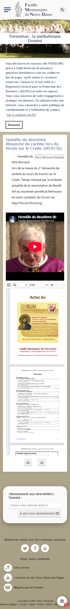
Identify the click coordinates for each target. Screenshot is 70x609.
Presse (41, 604)
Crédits (32, 604)
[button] (28, 462)
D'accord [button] (14, 124)
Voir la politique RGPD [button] (21, 115)
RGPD (49, 604)
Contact (23, 604)
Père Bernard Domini (49, 157)
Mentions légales (8, 604)
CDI (55, 604)
